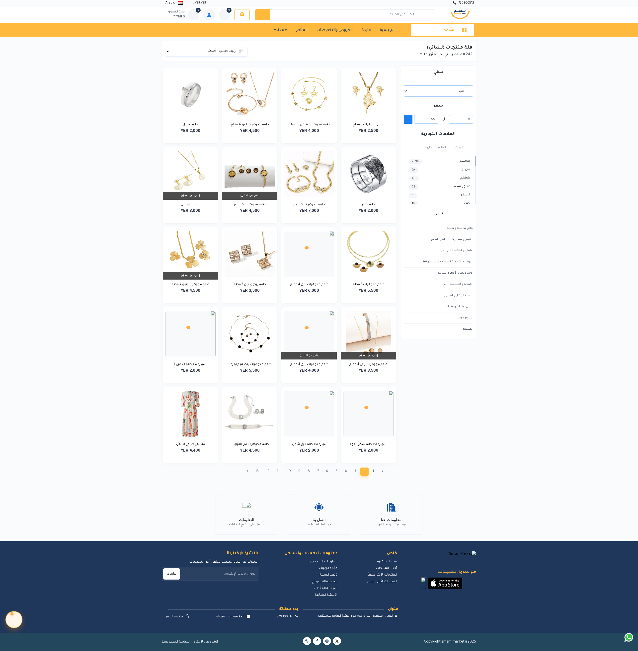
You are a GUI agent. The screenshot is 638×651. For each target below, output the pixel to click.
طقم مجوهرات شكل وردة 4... (309, 124)
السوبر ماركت (465, 317)
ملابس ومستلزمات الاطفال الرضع (452, 239)
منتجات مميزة (387, 561)
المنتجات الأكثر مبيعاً (382, 575)
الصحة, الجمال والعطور (459, 295)
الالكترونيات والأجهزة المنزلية (455, 273)
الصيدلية (468, 329)
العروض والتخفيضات (335, 30)
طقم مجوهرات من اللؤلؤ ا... (250, 444)
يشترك (171, 574)
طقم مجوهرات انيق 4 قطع (250, 124)
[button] (445, 583)
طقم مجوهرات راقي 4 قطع (368, 364)
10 (289, 471)
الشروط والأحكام (206, 642)
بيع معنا (283, 30)
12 (267, 471)
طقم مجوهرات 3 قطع (368, 124)
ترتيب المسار (328, 575)
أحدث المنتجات (386, 568)
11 (278, 471)
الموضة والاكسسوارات (458, 284)
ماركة (366, 30)
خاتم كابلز (368, 204)
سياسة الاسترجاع (324, 582)
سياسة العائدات (325, 588)
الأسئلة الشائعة (326, 595)
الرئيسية (387, 30)
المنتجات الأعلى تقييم (382, 582)
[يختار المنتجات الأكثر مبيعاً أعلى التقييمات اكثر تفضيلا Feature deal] (438, 91)
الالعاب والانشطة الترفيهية (456, 250)
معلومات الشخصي (323, 561)
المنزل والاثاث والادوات (459, 306)
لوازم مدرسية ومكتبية (460, 228)
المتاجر (302, 30)
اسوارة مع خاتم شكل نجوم (368, 444)
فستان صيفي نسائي (190, 444)
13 (257, 471)
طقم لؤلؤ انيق (190, 204)
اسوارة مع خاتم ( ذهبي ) (190, 364)
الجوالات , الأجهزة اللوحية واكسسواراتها (448, 261)
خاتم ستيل (190, 124)
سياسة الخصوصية (176, 642)
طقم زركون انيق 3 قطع (250, 284)
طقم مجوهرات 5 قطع (309, 204)
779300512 (466, 3)
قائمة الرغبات (328, 568)
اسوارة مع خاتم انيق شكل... (309, 444)
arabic (170, 3)
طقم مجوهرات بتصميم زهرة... (249, 364)
